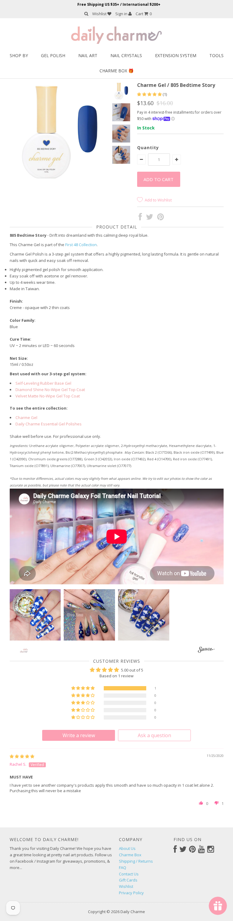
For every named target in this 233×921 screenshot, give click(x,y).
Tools (216, 55)
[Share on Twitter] (149, 218)
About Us (127, 848)
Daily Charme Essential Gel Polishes (48, 424)
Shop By (19, 55)
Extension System (175, 55)
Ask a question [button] (154, 735)
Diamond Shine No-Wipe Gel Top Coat (50, 389)
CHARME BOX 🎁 (116, 71)
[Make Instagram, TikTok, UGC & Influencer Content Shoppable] (206, 651)
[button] (150, 94)
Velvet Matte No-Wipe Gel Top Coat (47, 396)
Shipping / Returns (136, 861)
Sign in (121, 13)
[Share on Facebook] (140, 218)
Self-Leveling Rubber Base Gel (43, 383)
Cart (144, 13)
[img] (22, 756)
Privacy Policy (131, 892)
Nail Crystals (126, 55)
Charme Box (130, 854)
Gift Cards (128, 880)
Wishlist (99, 13)
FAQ (122, 867)
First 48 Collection (81, 244)
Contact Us (129, 874)
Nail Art (87, 55)
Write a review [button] (78, 735)
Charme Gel (26, 417)
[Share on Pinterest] (160, 218)
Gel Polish (53, 55)
